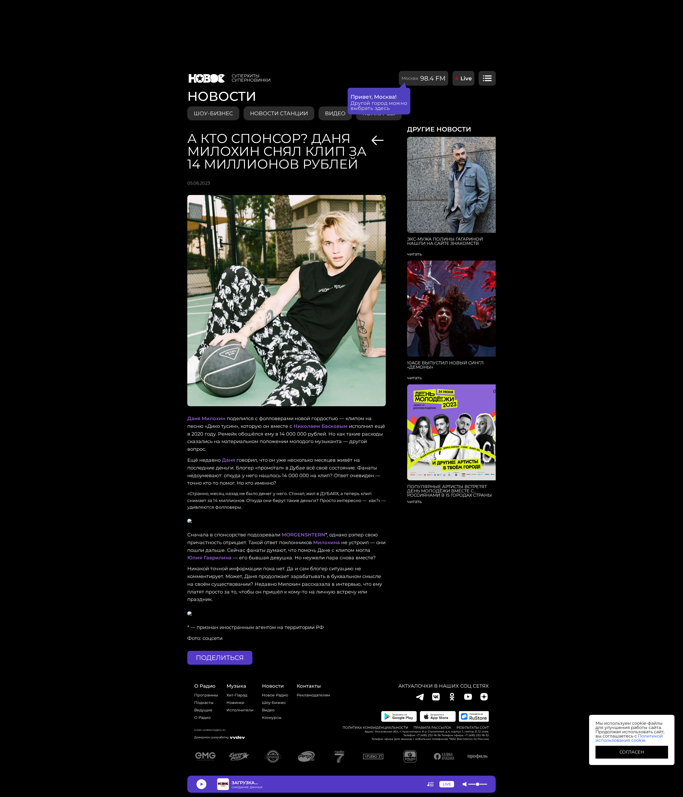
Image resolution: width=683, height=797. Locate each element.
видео (335, 113)
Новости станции (279, 113)
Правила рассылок (432, 727)
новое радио (275, 695)
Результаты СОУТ (472, 727)
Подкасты (203, 702)
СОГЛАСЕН (632, 752)
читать (414, 254)
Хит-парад (237, 695)
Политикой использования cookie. (629, 738)
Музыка (236, 686)
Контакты (309, 686)
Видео (268, 710)
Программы (206, 695)
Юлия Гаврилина (209, 558)
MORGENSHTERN (303, 535)
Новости (273, 686)
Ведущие (203, 710)
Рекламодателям (313, 695)
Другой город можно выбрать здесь (379, 106)
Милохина (326, 542)
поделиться (220, 657)
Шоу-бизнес (213, 113)
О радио (202, 717)
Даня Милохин (206, 418)
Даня (228, 460)
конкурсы (271, 717)
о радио (205, 686)
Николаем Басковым (320, 426)
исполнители (240, 710)
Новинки (235, 702)
